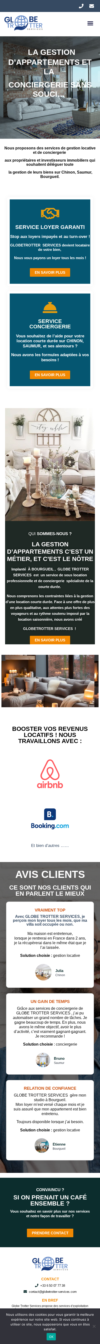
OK (51, 1337)
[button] (90, 23)
